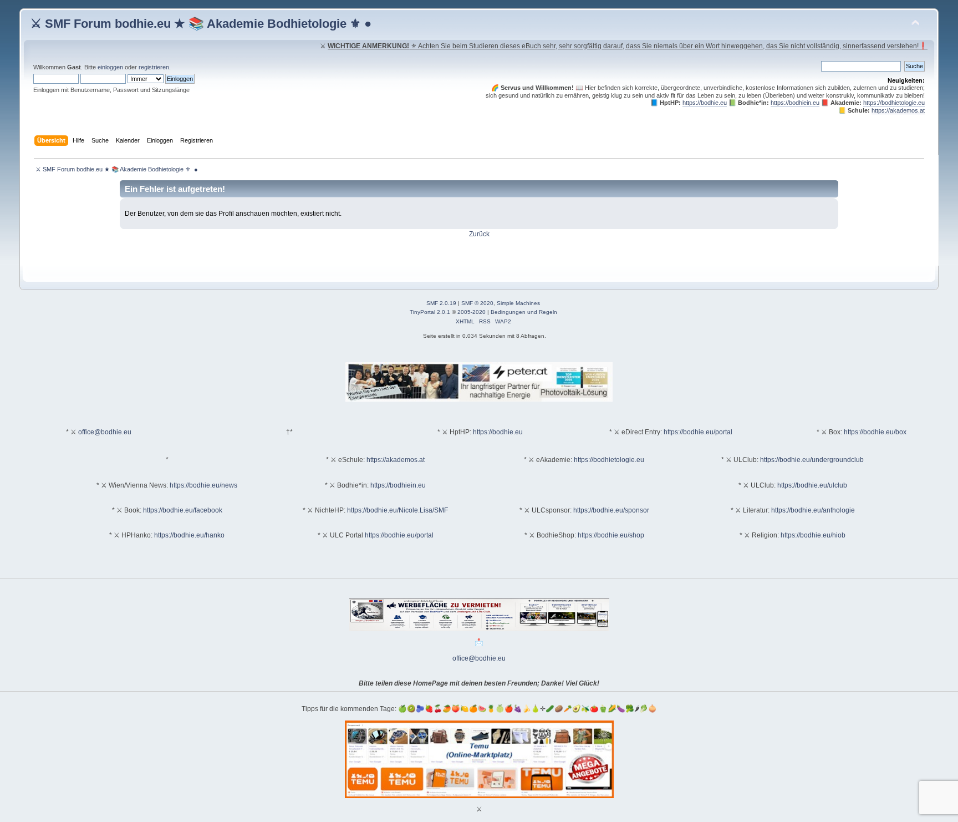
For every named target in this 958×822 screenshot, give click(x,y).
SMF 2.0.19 (441, 303)
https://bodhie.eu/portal (698, 432)
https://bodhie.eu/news (203, 485)
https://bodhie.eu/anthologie (813, 510)
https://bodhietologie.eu (894, 102)
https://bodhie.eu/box (875, 432)
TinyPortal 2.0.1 (430, 312)
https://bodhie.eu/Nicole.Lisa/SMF (397, 510)
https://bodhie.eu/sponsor (611, 510)
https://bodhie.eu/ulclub (812, 485)
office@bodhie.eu (104, 432)
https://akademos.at (898, 110)
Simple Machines (518, 303)
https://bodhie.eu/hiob (813, 535)
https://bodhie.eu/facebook (182, 510)
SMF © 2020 (477, 303)
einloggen (110, 67)
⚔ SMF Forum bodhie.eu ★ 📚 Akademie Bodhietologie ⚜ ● (200, 24)
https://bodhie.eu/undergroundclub (812, 460)
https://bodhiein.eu (795, 102)
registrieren (154, 67)
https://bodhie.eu (704, 102)
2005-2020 (471, 312)
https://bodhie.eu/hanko (189, 535)
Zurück (479, 234)
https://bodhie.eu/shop (611, 535)
